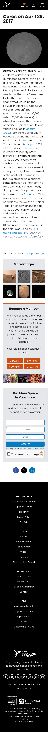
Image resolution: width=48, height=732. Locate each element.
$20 (14, 366)
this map (26, 144)
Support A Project (24, 611)
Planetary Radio (24, 541)
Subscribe (25, 444)
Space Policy (24, 517)
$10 (32, 360)
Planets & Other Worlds (24, 501)
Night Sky (24, 511)
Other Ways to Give (24, 626)
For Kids (24, 522)
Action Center (24, 576)
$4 (15, 360)
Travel (24, 621)
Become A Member (24, 586)
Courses (24, 557)
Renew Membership (24, 606)
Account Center (16, 684)
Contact (24, 591)
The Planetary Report (24, 562)
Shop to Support (24, 616)
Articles (24, 536)
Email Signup (24, 581)
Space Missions (24, 506)
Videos (24, 551)
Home (25, 253)
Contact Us (33, 684)
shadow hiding (27, 194)
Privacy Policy (39, 449)
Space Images (37, 253)
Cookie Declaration (24, 721)
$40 (32, 366)
